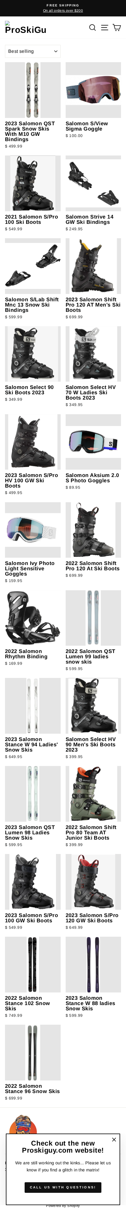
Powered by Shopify (63, 1206)
